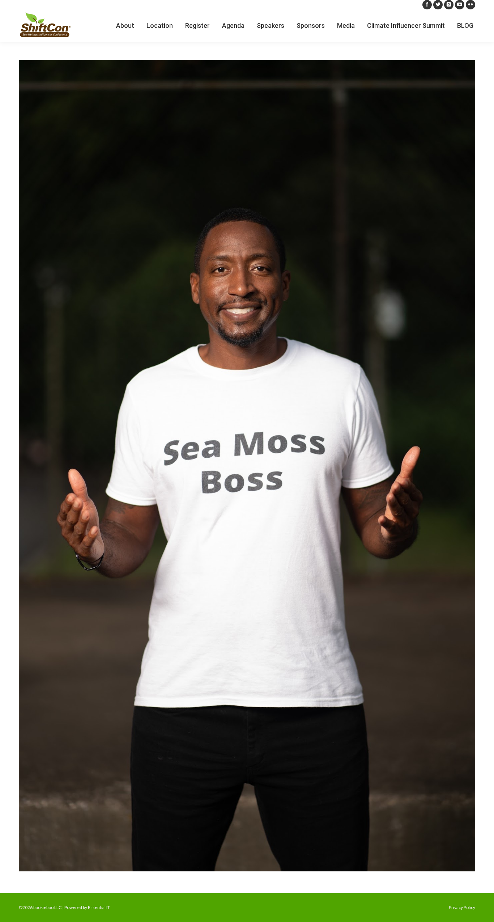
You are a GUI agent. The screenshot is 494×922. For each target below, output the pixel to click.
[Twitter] (438, 4)
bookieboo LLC (47, 907)
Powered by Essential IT (87, 907)
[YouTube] (459, 4)
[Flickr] (470, 4)
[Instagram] (448, 4)
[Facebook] (427, 4)
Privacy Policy (462, 907)
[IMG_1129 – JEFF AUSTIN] (247, 465)
